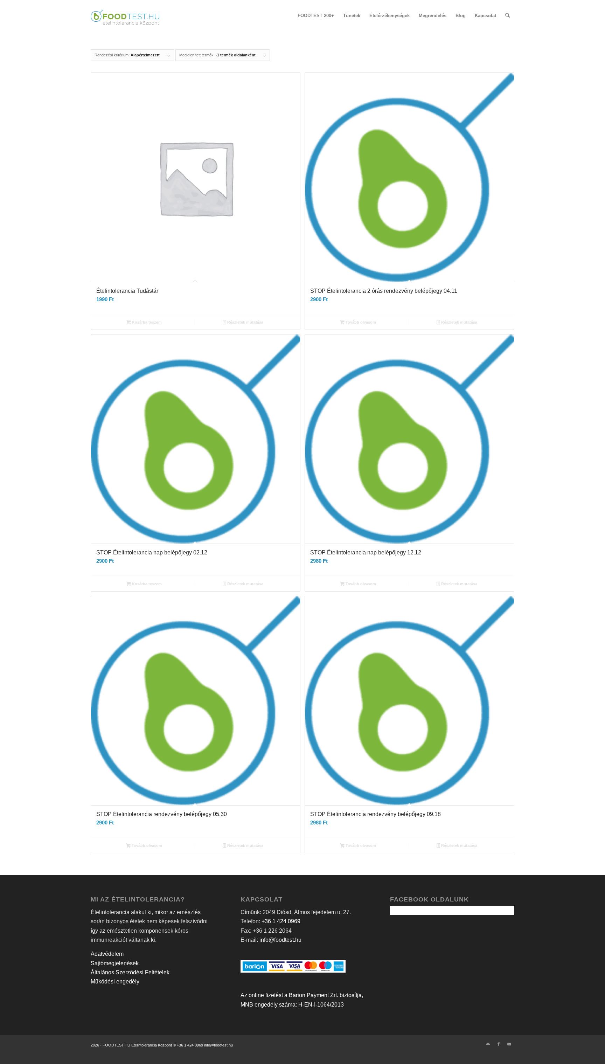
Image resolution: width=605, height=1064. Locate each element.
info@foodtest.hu (280, 940)
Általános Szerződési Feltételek (130, 972)
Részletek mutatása (244, 322)
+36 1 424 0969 (281, 921)
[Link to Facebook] (498, 1044)
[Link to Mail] (488, 1044)
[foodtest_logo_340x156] (125, 16)
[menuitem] (316, 16)
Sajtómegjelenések (115, 963)
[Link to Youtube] (509, 1044)
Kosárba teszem (146, 322)
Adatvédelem (107, 954)
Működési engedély (115, 981)
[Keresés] (507, 16)
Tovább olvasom (360, 322)
